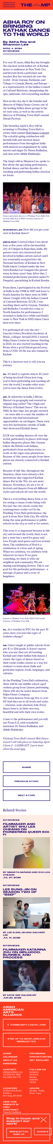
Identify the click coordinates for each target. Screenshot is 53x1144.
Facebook (33, 1075)
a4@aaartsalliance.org (13, 1072)
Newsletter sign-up (18, 1133)
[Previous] (7, 599)
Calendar (10, 1057)
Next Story (26, 795)
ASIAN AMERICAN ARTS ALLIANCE (13, 1011)
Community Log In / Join (27, 1025)
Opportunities (40, 1057)
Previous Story (26, 781)
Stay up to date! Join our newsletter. (26, 1040)
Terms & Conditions (12, 1112)
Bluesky (33, 1077)
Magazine (10, 1063)
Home (7, 1053)
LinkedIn (33, 1080)
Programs (37, 1053)
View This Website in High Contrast (11, 1106)
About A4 (10, 1060)
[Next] (46, 599)
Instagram (34, 1072)
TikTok (32, 1082)
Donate (42, 1132)
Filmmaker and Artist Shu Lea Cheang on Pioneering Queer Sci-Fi (26, 829)
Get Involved (39, 1060)
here (22, 749)
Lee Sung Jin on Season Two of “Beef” (20, 892)
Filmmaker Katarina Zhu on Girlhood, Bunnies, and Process (24, 953)
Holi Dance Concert (37, 133)
